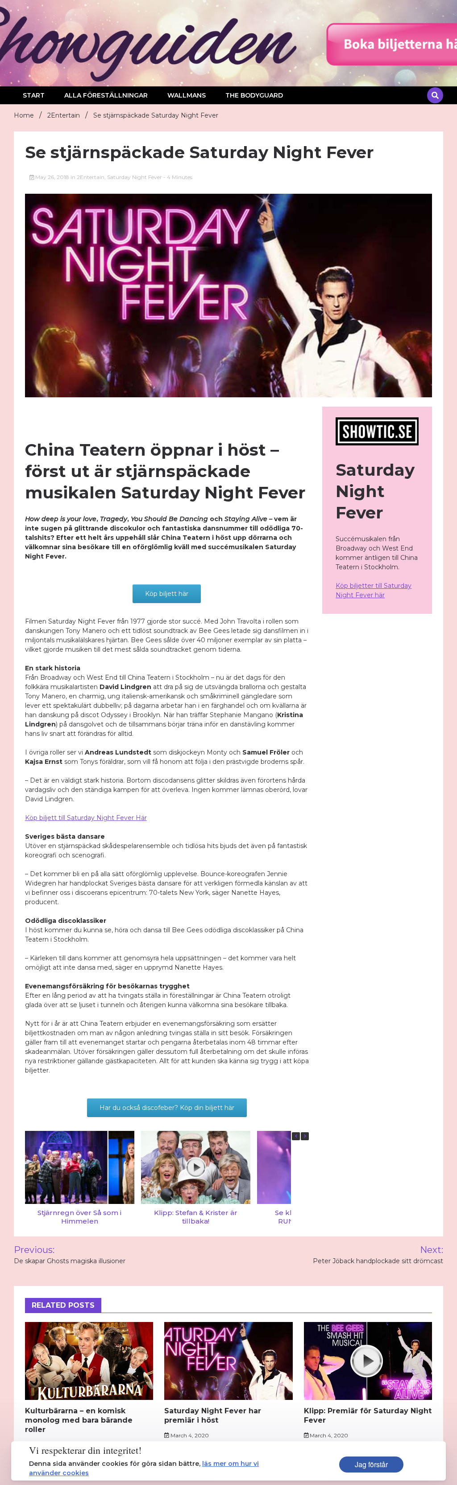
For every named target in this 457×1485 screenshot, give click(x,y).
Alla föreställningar (106, 95)
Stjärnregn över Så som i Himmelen (79, 1216)
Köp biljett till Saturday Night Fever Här (86, 818)
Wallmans (186, 95)
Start (34, 95)
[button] (305, 1136)
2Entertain (90, 177)
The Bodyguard (254, 95)
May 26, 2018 (52, 177)
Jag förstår (371, 1464)
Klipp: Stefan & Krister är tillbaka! (195, 1216)
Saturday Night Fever (134, 177)
